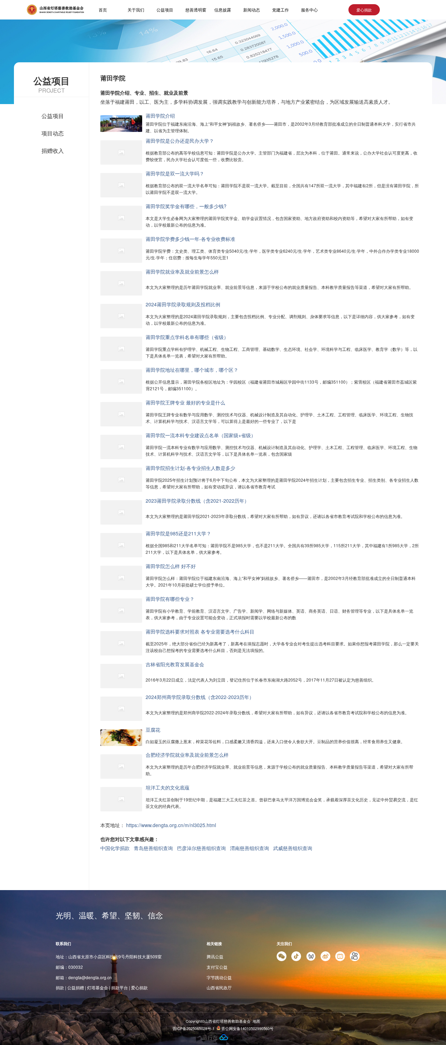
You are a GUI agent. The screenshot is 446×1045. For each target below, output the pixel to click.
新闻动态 (251, 10)
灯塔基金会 (97, 987)
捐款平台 (119, 987)
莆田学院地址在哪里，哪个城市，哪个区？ (192, 369)
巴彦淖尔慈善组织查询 (201, 847)
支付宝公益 (217, 967)
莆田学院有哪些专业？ (170, 598)
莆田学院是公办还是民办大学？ (180, 140)
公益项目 (164, 10)
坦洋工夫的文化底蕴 (168, 787)
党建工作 (280, 10)
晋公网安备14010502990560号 (247, 1028)
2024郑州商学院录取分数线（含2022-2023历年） (200, 696)
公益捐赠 (75, 987)
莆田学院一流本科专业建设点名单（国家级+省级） (201, 435)
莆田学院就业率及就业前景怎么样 (182, 271)
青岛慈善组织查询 (153, 847)
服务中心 (309, 10)
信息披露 (222, 10)
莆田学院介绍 (160, 115)
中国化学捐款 (115, 847)
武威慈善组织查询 (292, 847)
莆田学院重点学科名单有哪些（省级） (187, 336)
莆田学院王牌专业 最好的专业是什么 (185, 402)
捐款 (60, 987)
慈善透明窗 (195, 10)
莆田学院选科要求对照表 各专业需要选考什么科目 (200, 631)
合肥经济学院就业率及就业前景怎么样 (187, 754)
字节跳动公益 (219, 977)
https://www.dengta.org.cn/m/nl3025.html (171, 825)
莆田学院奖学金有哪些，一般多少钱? (186, 206)
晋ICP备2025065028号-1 (193, 1028)
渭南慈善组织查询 (249, 847)
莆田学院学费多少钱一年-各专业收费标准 (190, 238)
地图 (256, 1021)
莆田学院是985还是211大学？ (178, 533)
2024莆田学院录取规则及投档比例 (183, 304)
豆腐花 (153, 729)
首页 (103, 10)
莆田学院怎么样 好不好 (171, 566)
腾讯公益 (215, 956)
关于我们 (136, 10)
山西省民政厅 (219, 987)
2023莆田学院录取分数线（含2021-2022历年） (197, 500)
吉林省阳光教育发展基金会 (175, 664)
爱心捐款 (364, 10)
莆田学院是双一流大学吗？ (175, 173)
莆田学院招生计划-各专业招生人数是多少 (190, 467)
